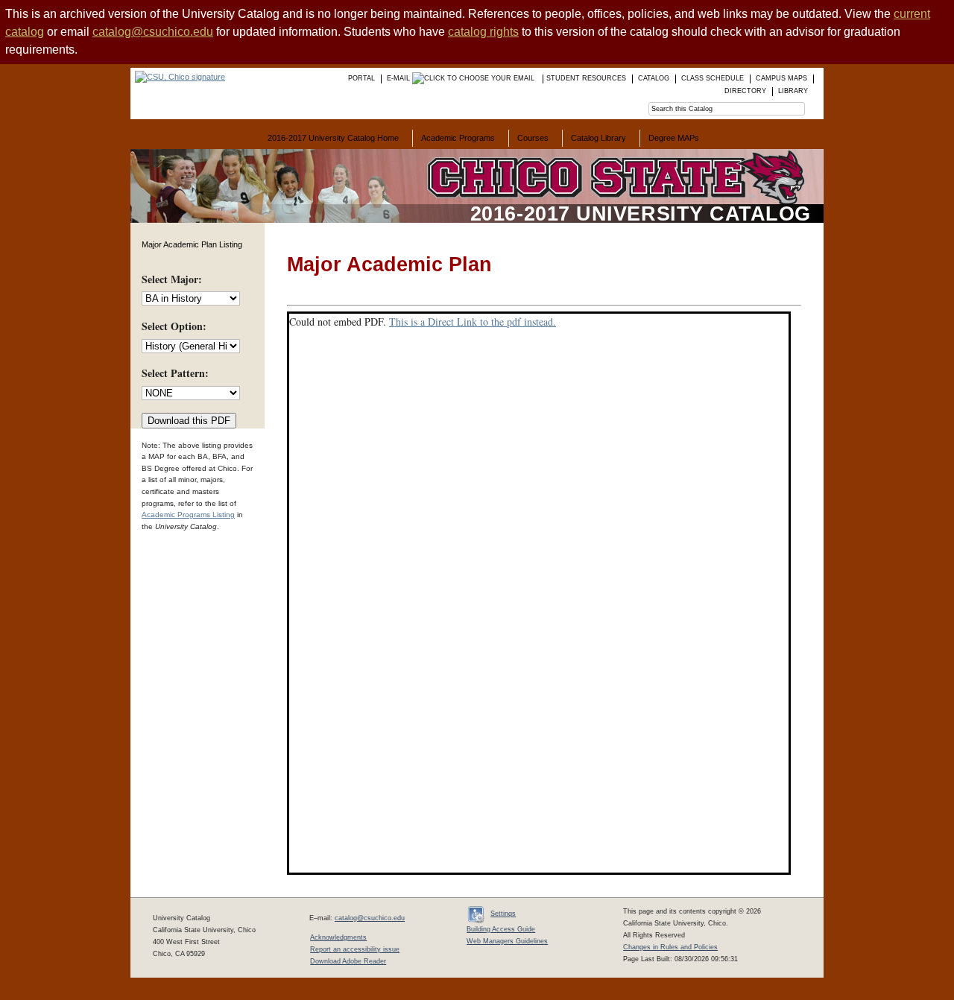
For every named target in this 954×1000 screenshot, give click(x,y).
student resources (586, 78)
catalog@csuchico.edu (152, 31)
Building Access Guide (501, 929)
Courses (533, 137)
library (793, 91)
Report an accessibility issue (354, 949)
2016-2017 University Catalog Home (333, 137)
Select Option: (174, 326)
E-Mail (399, 78)
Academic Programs (458, 137)
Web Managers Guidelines (507, 941)
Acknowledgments (338, 937)
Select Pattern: (175, 373)
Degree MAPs (673, 137)
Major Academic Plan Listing (192, 244)
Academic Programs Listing (188, 514)
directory (745, 91)
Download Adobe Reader (348, 961)
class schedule (712, 78)
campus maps (781, 78)
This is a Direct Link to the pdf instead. (472, 321)
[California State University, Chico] (177, 76)
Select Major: (172, 279)
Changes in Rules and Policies (670, 947)
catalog (653, 78)
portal (361, 78)
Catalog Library (598, 137)
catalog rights (483, 31)
